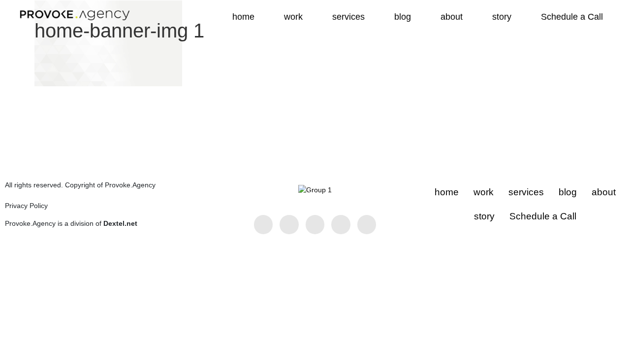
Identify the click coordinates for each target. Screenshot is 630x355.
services (348, 17)
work (293, 17)
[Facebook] (263, 224)
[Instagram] (315, 224)
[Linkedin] (289, 224)
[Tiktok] (366, 224)
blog (402, 17)
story (501, 17)
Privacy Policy (26, 206)
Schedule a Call (572, 17)
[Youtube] (340, 224)
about (452, 17)
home (243, 17)
